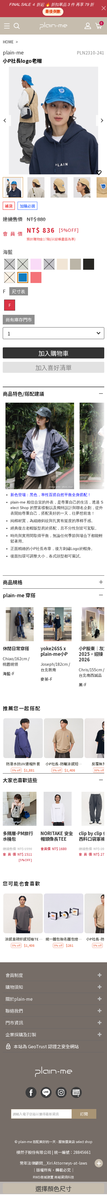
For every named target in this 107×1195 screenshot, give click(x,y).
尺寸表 (18, 291)
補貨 (9, 206)
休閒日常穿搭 (16, 648)
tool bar (99, 1163)
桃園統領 (10, 664)
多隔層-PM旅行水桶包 (18, 836)
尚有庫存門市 (18, 319)
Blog (76, 1092)
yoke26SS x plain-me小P (54, 651)
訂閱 (84, 1114)
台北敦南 (48, 669)
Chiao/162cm (15, 658)
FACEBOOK (31, 1092)
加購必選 (27, 206)
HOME (8, 41)
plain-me (13, 52)
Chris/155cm (90, 669)
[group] (23, 745)
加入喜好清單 (53, 367)
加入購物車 (53, 352)
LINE (46, 1092)
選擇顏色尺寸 (53, 1188)
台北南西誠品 (90, 675)
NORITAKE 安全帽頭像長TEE (57, 836)
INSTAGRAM (61, 1092)
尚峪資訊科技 (64, 1177)
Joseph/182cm (54, 664)
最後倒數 (53, 12)
